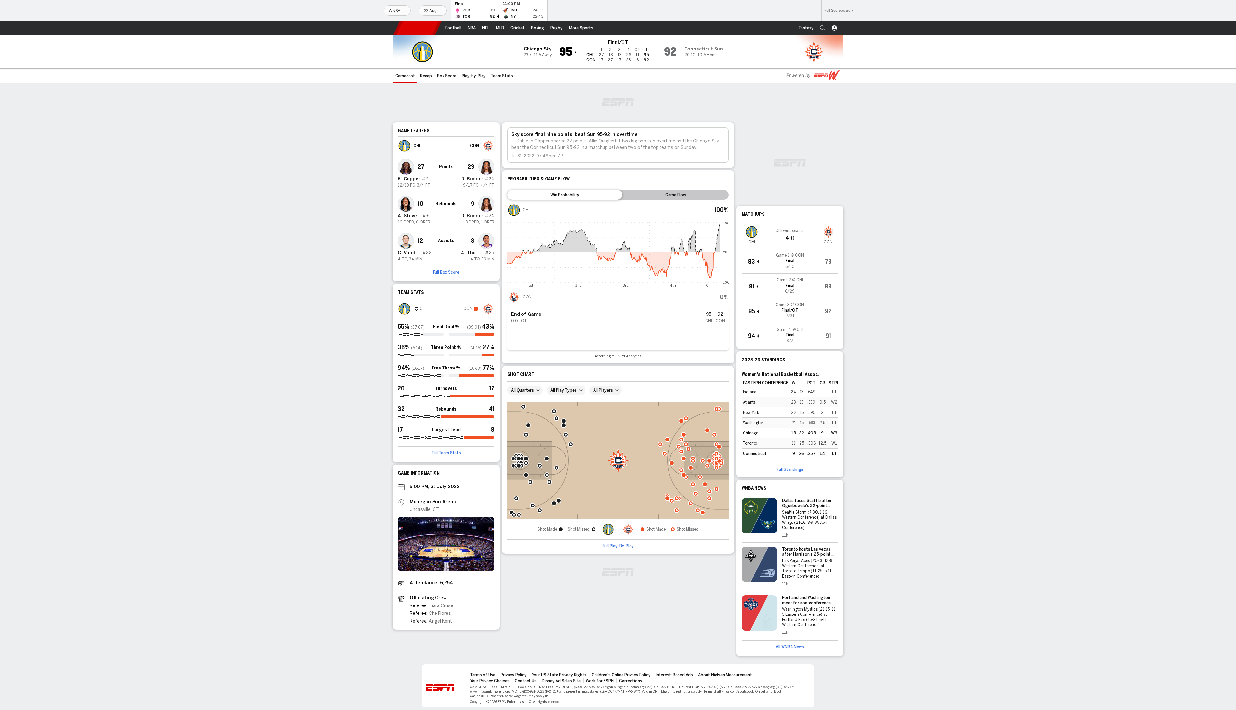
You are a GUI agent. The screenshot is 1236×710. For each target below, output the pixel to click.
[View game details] (790, 261)
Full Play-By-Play (618, 546)
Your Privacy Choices (490, 681)
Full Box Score (446, 272)
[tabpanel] (618, 281)
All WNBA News (790, 647)
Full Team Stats (446, 453)
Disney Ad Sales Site (561, 681)
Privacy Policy (514, 675)
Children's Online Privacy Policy (621, 675)
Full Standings (790, 469)
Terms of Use (482, 675)
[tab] (564, 195)
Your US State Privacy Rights (559, 675)
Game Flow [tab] (675, 195)
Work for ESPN (600, 681)
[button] (822, 28)
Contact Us (526, 681)
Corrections (630, 681)
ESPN (417, 28)
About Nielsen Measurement (725, 675)
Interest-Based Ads (674, 675)
